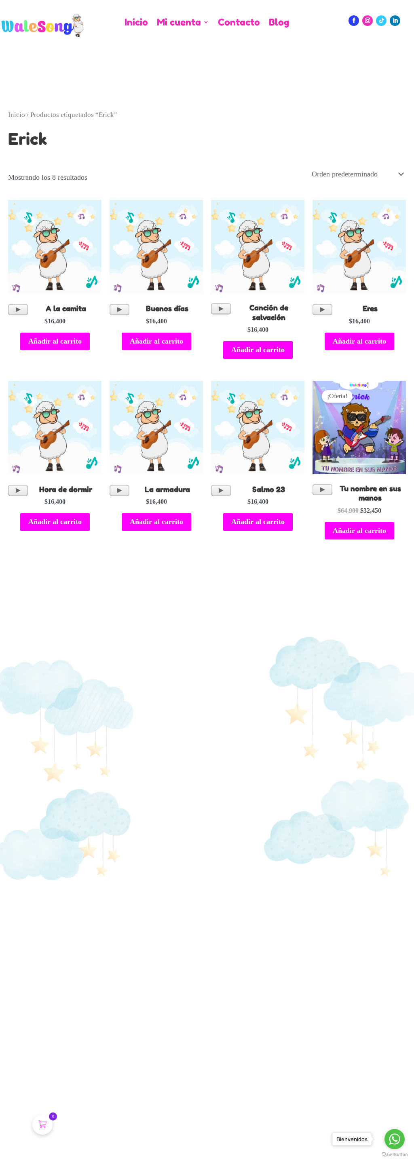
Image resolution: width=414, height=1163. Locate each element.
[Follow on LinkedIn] (395, 20)
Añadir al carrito (55, 341)
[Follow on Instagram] (367, 20)
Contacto (239, 22)
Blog (279, 22)
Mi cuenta (179, 22)
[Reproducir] (18, 309)
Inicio (136, 22)
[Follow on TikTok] (381, 20)
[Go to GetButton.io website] (395, 1154)
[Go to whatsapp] (394, 1139)
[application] (18, 309)
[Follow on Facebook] (354, 20)
